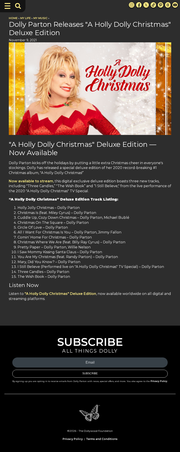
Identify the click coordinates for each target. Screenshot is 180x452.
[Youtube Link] (175, 5)
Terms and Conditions (101, 439)
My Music (40, 18)
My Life (25, 18)
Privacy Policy (159, 381)
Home (13, 18)
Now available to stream (31, 181)
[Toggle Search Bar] (18, 6)
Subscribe (90, 373)
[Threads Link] (168, 5)
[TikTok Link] (153, 5)
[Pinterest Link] (160, 5)
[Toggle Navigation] (7, 6)
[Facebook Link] (139, 5)
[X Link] (146, 5)
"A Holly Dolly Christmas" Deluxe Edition (60, 294)
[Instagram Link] (131, 5)
